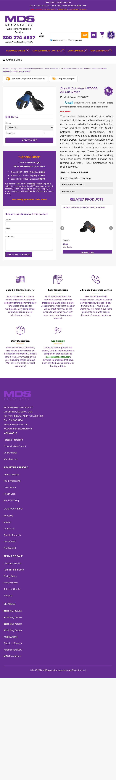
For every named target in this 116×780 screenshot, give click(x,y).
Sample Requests (12, 535)
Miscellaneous (99, 50)
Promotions (12, 656)
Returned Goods (12, 589)
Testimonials (10, 541)
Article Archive (11, 637)
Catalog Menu (14, 60)
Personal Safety (15, 50)
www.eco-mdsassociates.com (18, 428)
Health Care (9, 494)
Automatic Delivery (13, 649)
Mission (7, 522)
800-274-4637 (19, 37)
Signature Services (13, 643)
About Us (8, 515)
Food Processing (12, 481)
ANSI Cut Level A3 (91, 68)
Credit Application (12, 563)
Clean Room (10, 487)
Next (110, 228)
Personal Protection (13, 439)
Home (5, 68)
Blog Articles (13, 611)
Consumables (75, 50)
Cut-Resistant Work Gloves (71, 68)
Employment (10, 548)
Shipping (8, 595)
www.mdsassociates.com (16, 424)
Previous (62, 228)
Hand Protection (51, 68)
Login (41, 35)
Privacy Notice (11, 582)
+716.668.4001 (36, 416)
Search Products (59, 40)
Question (9, 236)
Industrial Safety (11, 500)
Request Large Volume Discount (28, 78)
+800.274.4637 (20, 416)
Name (8, 219)
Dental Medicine (11, 474)
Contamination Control (46, 50)
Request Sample (65, 78)
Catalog (13, 68)
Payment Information (14, 569)
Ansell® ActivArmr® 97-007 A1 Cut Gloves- (84, 207)
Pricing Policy (10, 576)
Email (7, 228)
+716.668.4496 (15, 420)
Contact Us (9, 528)
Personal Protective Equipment (30, 68)
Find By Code (76, 40)
